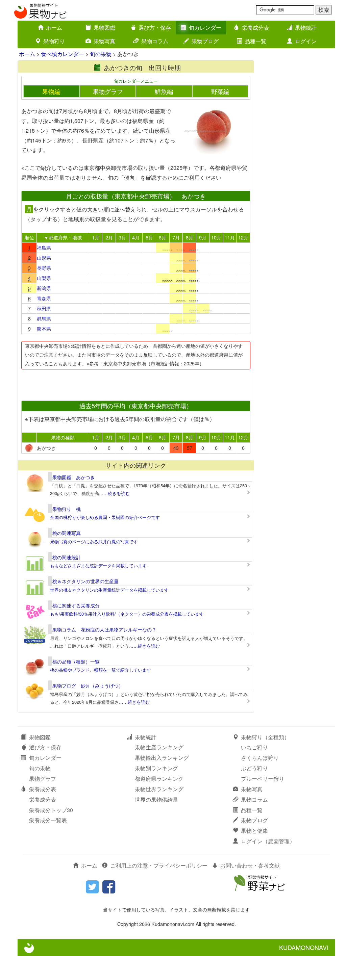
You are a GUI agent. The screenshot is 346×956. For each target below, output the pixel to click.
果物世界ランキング (159, 789)
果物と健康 (254, 830)
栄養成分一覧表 (48, 820)
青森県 (44, 298)
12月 (243, 237)
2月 (109, 237)
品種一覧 (255, 41)
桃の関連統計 (66, 557)
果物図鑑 (104, 27)
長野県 (44, 267)
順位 (29, 237)
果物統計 (306, 27)
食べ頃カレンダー (62, 54)
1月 (95, 237)
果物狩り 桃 (66, 509)
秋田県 (44, 308)
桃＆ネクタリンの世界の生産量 (85, 581)
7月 (176, 237)
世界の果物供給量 (156, 799)
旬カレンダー (205, 27)
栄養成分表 (255, 27)
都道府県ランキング (159, 778)
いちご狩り (254, 747)
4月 (136, 237)
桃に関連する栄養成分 (76, 605)
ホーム (54, 27)
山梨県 (44, 277)
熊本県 (44, 328)
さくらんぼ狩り (260, 757)
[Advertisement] (135, 383)
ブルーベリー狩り (262, 778)
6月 (162, 237)
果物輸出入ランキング (162, 757)
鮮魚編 (164, 91)
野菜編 (220, 91)
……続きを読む (114, 493)
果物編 (51, 91)
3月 (122, 237)
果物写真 (104, 41)
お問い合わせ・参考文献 (250, 865)
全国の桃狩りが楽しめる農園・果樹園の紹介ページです (105, 517)
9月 (202, 237)
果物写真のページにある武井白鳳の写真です (94, 541)
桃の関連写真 (66, 532)
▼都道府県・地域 (63, 237)
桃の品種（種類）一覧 (76, 661)
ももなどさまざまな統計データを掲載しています (98, 565)
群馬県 (44, 318)
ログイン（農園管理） (268, 841)
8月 (189, 237)
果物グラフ (108, 91)
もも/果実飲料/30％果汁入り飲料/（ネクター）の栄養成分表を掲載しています (127, 614)
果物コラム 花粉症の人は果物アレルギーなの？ (104, 629)
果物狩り (54, 41)
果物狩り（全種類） (265, 737)
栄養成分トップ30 (51, 810)
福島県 (44, 247)
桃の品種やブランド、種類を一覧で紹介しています (100, 670)
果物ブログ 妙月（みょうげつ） (87, 685)
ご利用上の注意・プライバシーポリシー (158, 865)
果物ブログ (205, 41)
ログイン (306, 41)
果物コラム (154, 41)
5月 (149, 237)
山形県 (44, 257)
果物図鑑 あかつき (73, 477)
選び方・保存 (155, 27)
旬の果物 (101, 54)
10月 (216, 237)
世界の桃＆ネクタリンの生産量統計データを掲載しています (109, 590)
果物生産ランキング (159, 747)
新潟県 (44, 287)
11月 (230, 237)
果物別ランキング (156, 768)
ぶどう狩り (254, 768)
